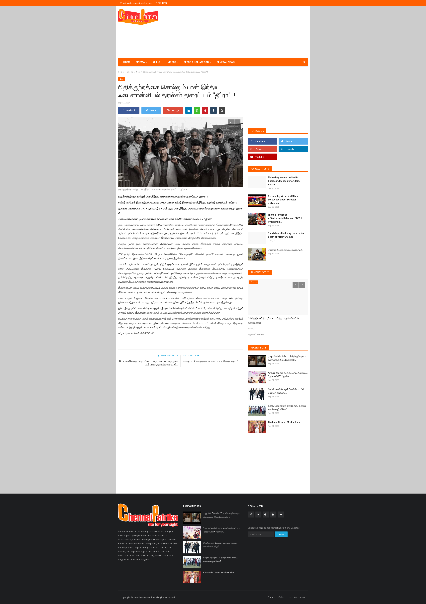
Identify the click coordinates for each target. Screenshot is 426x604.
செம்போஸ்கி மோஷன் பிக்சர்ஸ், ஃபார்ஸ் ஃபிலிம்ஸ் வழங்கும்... (286, 391)
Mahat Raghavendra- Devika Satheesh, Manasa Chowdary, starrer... (284, 181)
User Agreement (297, 597)
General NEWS (225, 62)
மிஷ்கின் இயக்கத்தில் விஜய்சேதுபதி (285, 250)
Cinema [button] (140, 62)
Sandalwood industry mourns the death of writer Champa (286, 235)
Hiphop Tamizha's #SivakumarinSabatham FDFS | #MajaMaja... (285, 218)
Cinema (129, 72)
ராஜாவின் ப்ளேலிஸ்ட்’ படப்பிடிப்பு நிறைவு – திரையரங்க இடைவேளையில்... (287, 358)
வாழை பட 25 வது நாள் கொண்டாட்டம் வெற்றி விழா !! (211, 360)
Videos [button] (172, 62)
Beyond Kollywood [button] (197, 62)
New (138, 72)
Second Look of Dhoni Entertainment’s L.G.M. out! (276, 320)
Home (126, 62)
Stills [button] (156, 62)
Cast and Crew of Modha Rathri (285, 422)
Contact (271, 597)
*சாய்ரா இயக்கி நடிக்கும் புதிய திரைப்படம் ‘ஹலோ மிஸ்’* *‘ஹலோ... (288, 374)
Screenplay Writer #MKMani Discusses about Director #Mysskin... (283, 199)
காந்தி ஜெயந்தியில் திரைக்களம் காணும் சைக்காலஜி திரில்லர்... (287, 407)
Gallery (282, 597)
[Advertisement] (247, 32)
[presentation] (231, 122)
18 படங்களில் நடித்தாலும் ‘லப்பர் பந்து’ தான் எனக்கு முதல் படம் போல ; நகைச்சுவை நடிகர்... (148, 362)
